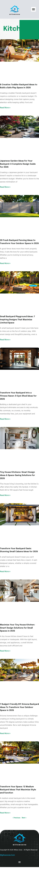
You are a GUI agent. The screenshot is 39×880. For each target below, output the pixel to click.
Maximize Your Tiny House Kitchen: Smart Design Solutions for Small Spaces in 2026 (17, 628)
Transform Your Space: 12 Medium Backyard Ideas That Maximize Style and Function (18, 790)
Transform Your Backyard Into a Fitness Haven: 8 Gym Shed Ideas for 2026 (18, 396)
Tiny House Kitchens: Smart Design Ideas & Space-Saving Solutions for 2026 (17, 475)
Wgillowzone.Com (7, 855)
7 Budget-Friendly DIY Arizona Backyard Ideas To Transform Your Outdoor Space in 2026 (19, 707)
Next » (24, 818)
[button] (33, 9)
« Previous (16, 818)
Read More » (5, 107)
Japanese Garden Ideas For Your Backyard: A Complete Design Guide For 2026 (18, 164)
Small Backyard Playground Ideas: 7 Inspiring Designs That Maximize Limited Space (17, 320)
